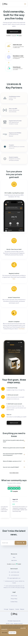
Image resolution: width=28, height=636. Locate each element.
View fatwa (21, 328)
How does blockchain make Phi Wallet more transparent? (12, 454)
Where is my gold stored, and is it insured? (14, 447)
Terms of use (14, 595)
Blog (14, 557)
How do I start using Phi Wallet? (11, 467)
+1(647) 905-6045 (15, 572)
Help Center (14, 560)
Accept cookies (12, 632)
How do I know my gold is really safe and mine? (13, 441)
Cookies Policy (14, 601)
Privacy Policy (14, 598)
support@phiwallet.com (14, 578)
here (14, 279)
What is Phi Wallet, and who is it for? (12, 461)
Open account (14, 31)
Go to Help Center (14, 472)
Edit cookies (4, 632)
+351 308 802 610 (15, 575)
